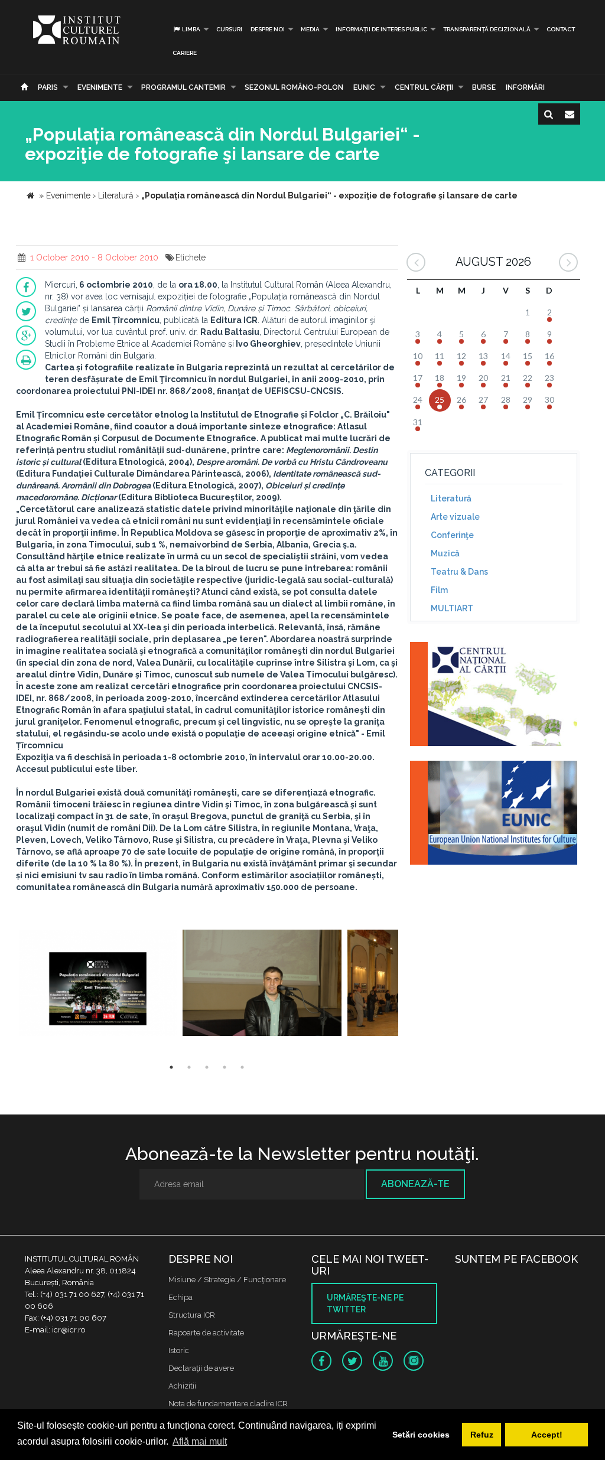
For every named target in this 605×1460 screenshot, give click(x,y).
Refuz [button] (481, 1434)
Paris (48, 87)
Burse (484, 87)
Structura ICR (191, 1315)
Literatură (451, 498)
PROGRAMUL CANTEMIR (183, 87)
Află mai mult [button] (200, 1441)
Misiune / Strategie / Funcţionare (227, 1279)
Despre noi (268, 29)
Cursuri (229, 29)
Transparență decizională (487, 29)
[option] (98, 984)
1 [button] (171, 1067)
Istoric (178, 1350)
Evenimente (99, 87)
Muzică (445, 553)
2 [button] (189, 1067)
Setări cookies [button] (421, 1434)
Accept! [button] (546, 1434)
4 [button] (224, 1067)
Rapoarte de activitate (206, 1332)
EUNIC (364, 87)
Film (439, 590)
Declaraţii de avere (201, 1368)
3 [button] (207, 1067)
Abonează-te (415, 1183)
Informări (525, 87)
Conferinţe (452, 535)
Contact (561, 29)
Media (310, 29)
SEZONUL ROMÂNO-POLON (294, 87)
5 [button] (242, 1067)
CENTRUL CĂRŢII (424, 87)
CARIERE (185, 53)
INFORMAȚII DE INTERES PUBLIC (381, 29)
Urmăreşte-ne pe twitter (365, 1303)
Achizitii (182, 1385)
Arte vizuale (455, 517)
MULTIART (452, 608)
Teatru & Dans (459, 571)
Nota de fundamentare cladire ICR (228, 1403)
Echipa (180, 1297)
